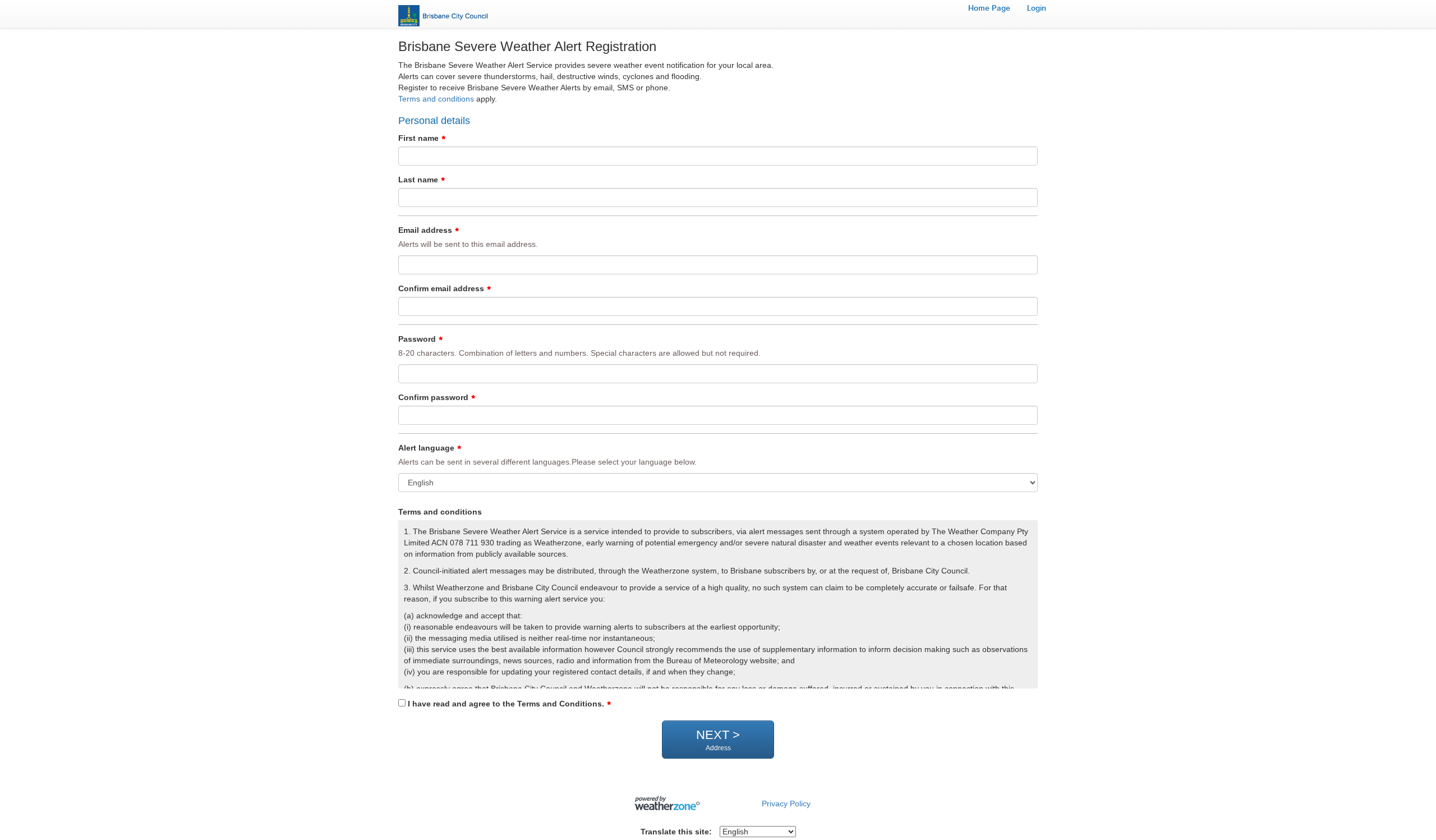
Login (1036, 8)
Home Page (989, 8)
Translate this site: (676, 831)
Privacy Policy (786, 803)
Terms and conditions (436, 98)
